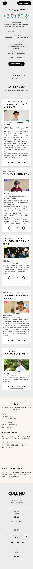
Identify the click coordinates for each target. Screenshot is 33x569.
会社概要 (16, 517)
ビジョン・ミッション (16, 522)
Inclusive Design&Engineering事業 (16, 537)
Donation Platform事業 (16, 542)
